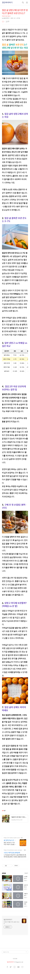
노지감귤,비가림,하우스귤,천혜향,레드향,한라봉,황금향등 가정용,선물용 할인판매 (15, 856)
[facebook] (7, 967)
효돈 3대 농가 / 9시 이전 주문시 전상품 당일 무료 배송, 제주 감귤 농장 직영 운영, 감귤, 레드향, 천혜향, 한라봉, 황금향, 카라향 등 (10, 843)
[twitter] (11, 967)
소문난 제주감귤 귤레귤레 (12, 853)
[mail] (22, 967)
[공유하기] (8, 865)
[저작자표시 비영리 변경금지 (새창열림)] (21, 865)
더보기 (26, 873)
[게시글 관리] (10, 865)
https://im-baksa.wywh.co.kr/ (12, 837)
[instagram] (14, 967)
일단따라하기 (7, 2)
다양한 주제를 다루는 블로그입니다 (11, 922)
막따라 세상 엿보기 (6, 16)
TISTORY (15, 959)
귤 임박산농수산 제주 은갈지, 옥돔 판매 (10, 840)
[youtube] (18, 967)
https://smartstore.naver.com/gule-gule (13, 850)
